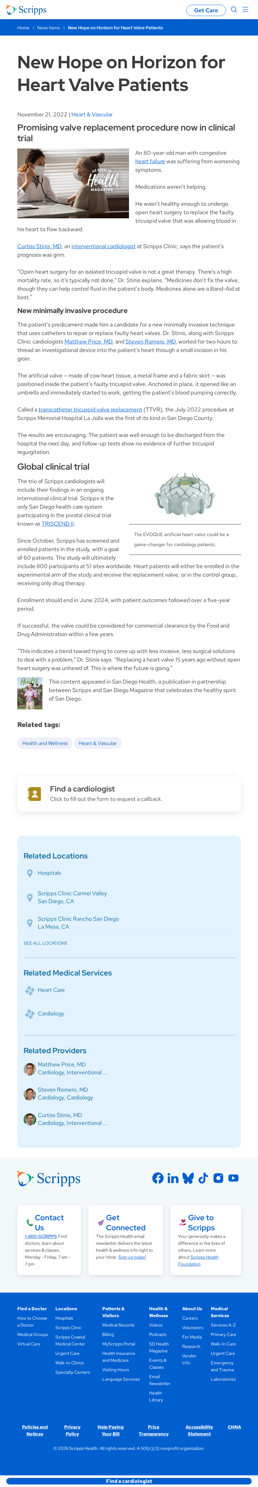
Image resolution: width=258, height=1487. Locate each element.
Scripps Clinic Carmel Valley (72, 893)
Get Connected (126, 1223)
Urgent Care (67, 1353)
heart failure (150, 161)
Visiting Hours (115, 1369)
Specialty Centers (72, 1372)
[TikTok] (203, 1178)
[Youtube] (233, 1178)
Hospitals (49, 872)
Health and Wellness (45, 743)
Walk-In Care (223, 1344)
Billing (108, 1334)
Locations (66, 1308)
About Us (192, 1308)
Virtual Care (28, 1344)
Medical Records (118, 1325)
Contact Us (49, 1223)
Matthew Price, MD (88, 341)
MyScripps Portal (118, 1344)
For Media (192, 1337)
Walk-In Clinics (69, 1363)
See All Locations (45, 943)
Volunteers (192, 1327)
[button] (129, 1481)
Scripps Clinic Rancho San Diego (78, 918)
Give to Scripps (201, 1223)
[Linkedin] (173, 1178)
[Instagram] (218, 1178)
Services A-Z (223, 1325)
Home (23, 28)
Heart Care (51, 989)
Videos (155, 1325)
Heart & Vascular (92, 114)
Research (191, 1346)
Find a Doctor (32, 1308)
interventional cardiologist (103, 246)
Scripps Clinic (68, 1327)
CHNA (234, 1427)
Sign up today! (132, 1257)
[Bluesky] (188, 1178)
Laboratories (223, 1379)
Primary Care (223, 1334)
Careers (190, 1318)
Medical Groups (32, 1334)
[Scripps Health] (26, 10)
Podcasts (157, 1334)
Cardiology (51, 1013)
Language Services (121, 1379)
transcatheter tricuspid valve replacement (90, 409)
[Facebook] (157, 1178)
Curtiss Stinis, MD (39, 246)
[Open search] (234, 9)
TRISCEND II (58, 523)
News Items (48, 28)
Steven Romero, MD (151, 341)
